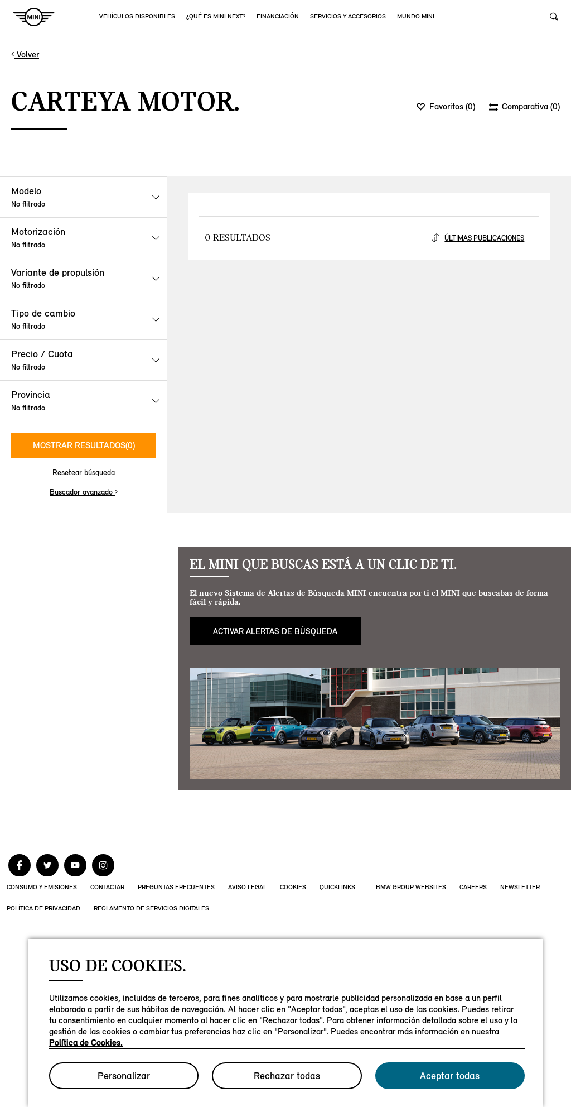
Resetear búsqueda (83, 472)
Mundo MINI (415, 16)
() (452, 106)
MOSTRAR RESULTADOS (84, 445)
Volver (26, 54)
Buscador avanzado (82, 492)
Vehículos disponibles (137, 16)
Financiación (278, 16)
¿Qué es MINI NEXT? (215, 16)
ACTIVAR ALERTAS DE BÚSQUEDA (275, 631)
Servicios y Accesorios (348, 16)
